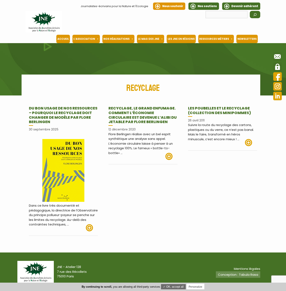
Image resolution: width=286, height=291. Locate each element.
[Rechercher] (255, 14)
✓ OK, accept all (173, 286)
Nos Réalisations (116, 39)
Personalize (195, 286)
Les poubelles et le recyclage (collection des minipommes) (219, 110)
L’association (84, 39)
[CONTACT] (277, 57)
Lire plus (92, 227)
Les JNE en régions (181, 39)
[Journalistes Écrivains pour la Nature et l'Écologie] (44, 22)
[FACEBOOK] (277, 77)
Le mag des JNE (148, 39)
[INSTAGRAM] (277, 87)
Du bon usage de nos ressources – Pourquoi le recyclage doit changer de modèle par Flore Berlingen (63, 115)
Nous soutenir (172, 6)
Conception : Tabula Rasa (238, 274)
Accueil (63, 39)
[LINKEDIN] (277, 97)
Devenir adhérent (244, 6)
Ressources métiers (214, 39)
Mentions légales (247, 269)
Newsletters (247, 39)
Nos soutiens (207, 6)
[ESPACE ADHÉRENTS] (277, 67)
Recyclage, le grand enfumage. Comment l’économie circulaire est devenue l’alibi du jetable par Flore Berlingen (142, 115)
